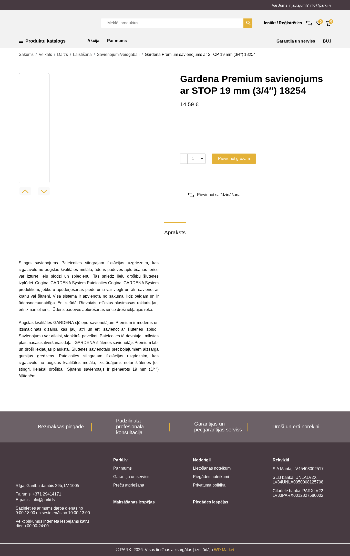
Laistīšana (82, 54)
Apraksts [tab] (175, 232)
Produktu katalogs (45, 41)
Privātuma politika (209, 485)
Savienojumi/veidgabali (118, 54)
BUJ (327, 41)
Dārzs (62, 54)
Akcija (93, 40)
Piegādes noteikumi (211, 476)
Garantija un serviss (295, 41)
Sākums (26, 54)
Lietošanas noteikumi (212, 468)
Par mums (117, 40)
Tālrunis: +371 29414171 (38, 494)
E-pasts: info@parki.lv (35, 500)
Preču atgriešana (128, 485)
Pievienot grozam (234, 158)
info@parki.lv (320, 5)
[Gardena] (199, 132)
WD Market (224, 550)
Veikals (45, 54)
